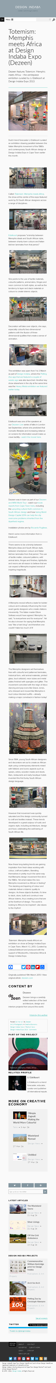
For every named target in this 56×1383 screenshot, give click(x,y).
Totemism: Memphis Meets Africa (23, 1067)
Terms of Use (23, 1354)
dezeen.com (27, 978)
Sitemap (30, 1350)
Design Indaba (23, 374)
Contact (31, 1344)
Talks (15, 1127)
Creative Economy (31, 1024)
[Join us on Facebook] (27, 1185)
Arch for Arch (33, 1282)
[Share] (42, 967)
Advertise (22, 1347)
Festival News (30, 1027)
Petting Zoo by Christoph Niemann (36, 1300)
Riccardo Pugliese (39, 527)
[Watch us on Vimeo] (32, 1358)
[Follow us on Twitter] (14, 1185)
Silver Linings (33, 1221)
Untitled (32, 1154)
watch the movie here (31, 437)
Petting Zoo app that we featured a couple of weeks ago (27, 377)
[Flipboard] (38, 967)
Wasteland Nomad (33, 1137)
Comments (33, 1029)
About (21, 1344)
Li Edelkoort (33, 1077)
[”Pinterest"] (41, 1185)
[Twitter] (23, 967)
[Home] (28, 7)
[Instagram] (23, 1358)
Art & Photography (16, 1024)
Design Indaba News (17, 1027)
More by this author (39, 1014)
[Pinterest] (28, 967)
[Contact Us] (45, 1358)
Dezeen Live (17, 424)
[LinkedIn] (33, 967)
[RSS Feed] (41, 1358)
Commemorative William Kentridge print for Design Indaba (35, 1265)
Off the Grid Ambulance (33, 1237)
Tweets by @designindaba (20, 1331)
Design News (34, 1143)
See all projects (42, 1318)
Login (20, 1350)
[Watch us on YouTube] (28, 1358)
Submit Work (34, 1347)
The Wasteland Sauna (34, 1207)
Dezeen (28, 1022)
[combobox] (43, 19)
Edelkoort (12, 235)
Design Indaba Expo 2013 (19, 1029)
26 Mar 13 (19, 1022)
